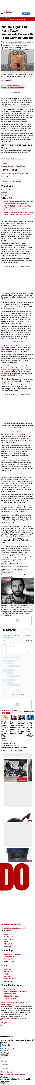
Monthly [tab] (12, 564)
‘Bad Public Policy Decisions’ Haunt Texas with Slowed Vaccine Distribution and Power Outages (18, 208)
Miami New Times (10, 994)
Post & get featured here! (12, 750)
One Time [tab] (5, 564)
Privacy (23, 166)
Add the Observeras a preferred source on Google (13, 86)
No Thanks (4, 1055)
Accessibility (20, 1003)
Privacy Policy (9, 961)
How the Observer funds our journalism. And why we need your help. (17, 19)
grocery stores (6, 381)
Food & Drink (8, 937)
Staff (6, 974)
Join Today (4, 1053)
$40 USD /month (7, 572)
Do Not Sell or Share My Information (13, 1018)
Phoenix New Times (11, 996)
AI (25, 1003)
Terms (18, 166)
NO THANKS (17, 182)
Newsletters (8, 946)
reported (14, 362)
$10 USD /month (7, 570)
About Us (7, 969)
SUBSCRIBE (7, 182)
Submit (9, 1072)
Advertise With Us (10, 957)
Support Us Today (7, 577)
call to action (19, 436)
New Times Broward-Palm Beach (15, 991)
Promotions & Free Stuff (12, 954)
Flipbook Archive (10, 979)
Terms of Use (8, 959)
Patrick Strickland (9, 48)
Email (3, 158)
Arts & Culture (9, 939)
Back (2, 1072)
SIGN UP (6, 163)
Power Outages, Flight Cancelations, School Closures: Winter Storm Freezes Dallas (19, 213)
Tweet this (16, 432)
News (6, 934)
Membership (8, 981)
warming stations (7, 370)
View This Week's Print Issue (11, 925)
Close (3, 1084)
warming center (22, 223)
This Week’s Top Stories (9, 1049)
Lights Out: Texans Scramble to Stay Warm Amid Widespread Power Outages (18, 203)
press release (6, 349)
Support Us (26, 13)
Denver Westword (10, 989)
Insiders (4, 1047)
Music (6, 942)
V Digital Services (10, 998)
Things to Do (6, 1045)
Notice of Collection (7, 166)
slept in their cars (7, 375)
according (26, 334)
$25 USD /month (20, 570)
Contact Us (8, 971)
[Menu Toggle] (2, 13)
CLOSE (4, 195)
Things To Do (8, 944)
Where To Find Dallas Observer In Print (14, 928)
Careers (7, 976)
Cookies (13, 1003)
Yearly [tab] (19, 564)
